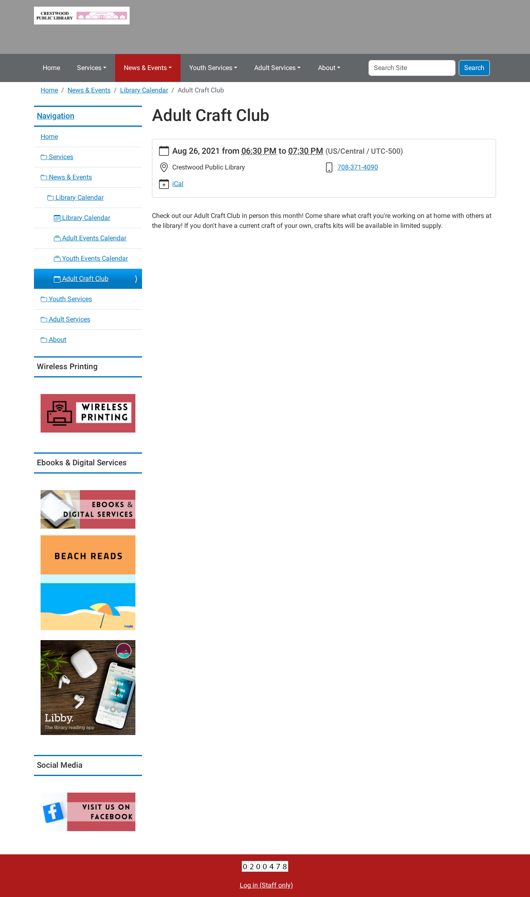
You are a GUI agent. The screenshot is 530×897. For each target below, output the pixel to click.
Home (51, 68)
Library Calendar (144, 90)
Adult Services (275, 68)
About (326, 68)
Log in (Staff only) (266, 885)
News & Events (145, 68)
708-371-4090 (357, 167)
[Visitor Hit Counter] (265, 866)
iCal (177, 184)
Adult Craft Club (84, 279)
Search (474, 68)
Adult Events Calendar (93, 238)
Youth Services (210, 68)
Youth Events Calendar (94, 258)
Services (89, 68)
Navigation (56, 116)
